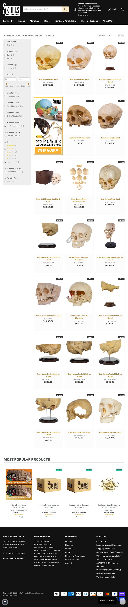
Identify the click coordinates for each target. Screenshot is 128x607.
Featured (7, 21)
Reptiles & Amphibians (66, 21)
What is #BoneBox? (105, 559)
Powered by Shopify (10, 596)
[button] (113, 9)
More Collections (89, 21)
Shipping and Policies (105, 549)
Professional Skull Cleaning (108, 570)
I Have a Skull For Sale (105, 573)
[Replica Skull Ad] (48, 126)
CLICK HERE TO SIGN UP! (14, 553)
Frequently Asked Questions (108, 545)
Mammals (35, 21)
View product (19, 487)
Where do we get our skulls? (108, 556)
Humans (21, 21)
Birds (47, 21)
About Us (107, 21)
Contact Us (101, 541)
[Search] (65, 9)
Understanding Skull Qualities (109, 552)
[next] (121, 492)
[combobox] (42, 9)
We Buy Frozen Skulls (105, 577)
